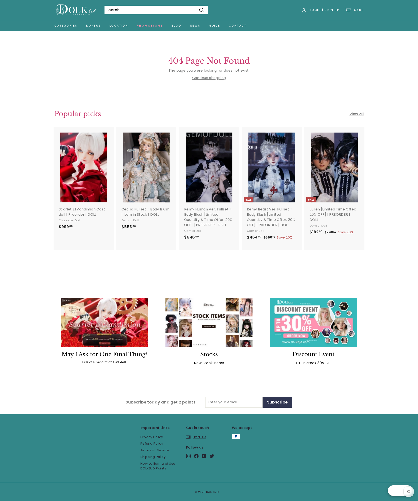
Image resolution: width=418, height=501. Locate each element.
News (195, 26)
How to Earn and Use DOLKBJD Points (157, 466)
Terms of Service (154, 450)
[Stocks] (209, 322)
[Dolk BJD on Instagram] (188, 455)
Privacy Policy (151, 437)
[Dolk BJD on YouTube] (204, 455)
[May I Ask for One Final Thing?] (104, 322)
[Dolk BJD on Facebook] (196, 455)
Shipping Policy (152, 456)
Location (119, 26)
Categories (66, 26)
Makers (93, 26)
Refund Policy (151, 443)
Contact (237, 26)
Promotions (150, 26)
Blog (176, 26)
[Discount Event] (313, 322)
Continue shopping (209, 77)
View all (356, 113)
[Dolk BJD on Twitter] (212, 455)
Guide (214, 26)
